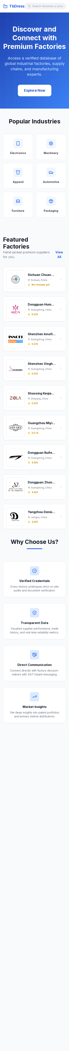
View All (59, 254)
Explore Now (34, 90)
